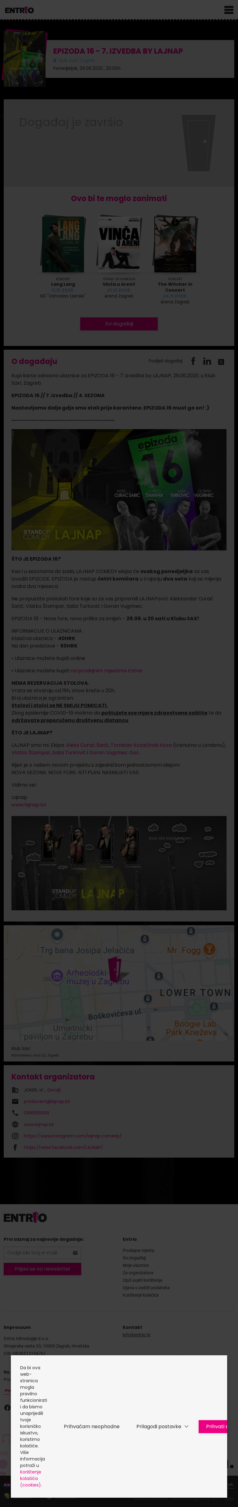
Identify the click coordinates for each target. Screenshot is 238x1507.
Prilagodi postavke (158, 1426)
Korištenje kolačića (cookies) (30, 1478)
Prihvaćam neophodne (92, 1426)
